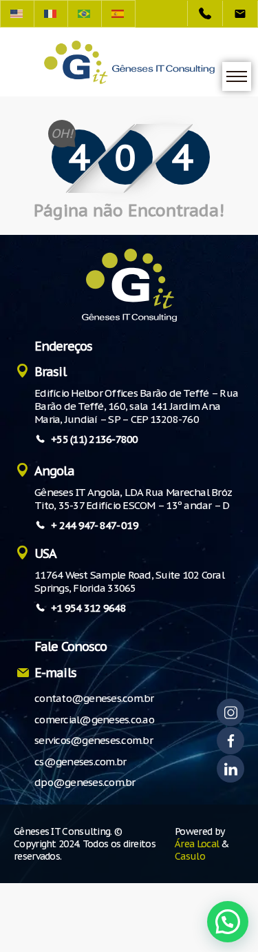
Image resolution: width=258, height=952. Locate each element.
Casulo (190, 856)
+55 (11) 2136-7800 (94, 439)
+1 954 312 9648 (88, 607)
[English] (17, 14)
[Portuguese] (85, 14)
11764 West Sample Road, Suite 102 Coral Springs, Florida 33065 (129, 581)
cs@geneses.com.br (80, 761)
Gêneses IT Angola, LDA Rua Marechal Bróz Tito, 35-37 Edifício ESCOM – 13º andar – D (133, 499)
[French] (51, 14)
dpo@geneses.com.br (85, 782)
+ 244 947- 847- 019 (94, 525)
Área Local (197, 844)
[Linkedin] (230, 769)
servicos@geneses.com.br (93, 740)
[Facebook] (230, 740)
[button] (227, 921)
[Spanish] (119, 14)
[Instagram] (230, 712)
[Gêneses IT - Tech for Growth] (129, 62)
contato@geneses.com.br (94, 698)
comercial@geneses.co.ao (94, 719)
